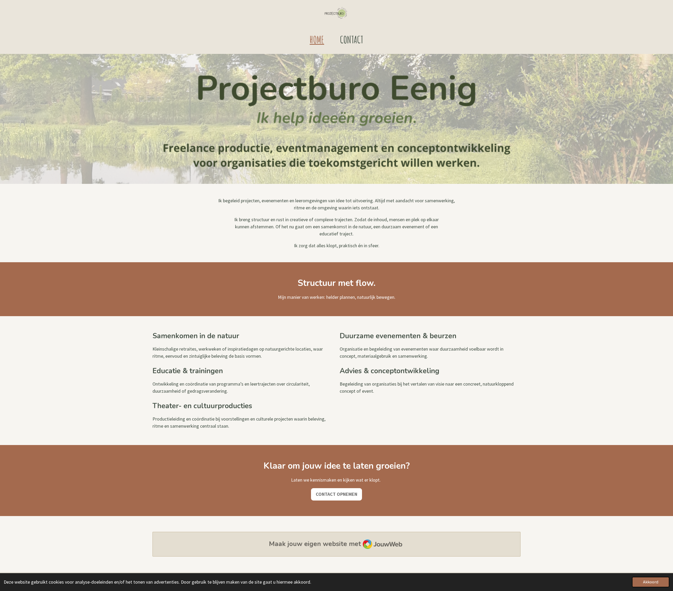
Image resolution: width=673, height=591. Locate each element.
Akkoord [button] (650, 581)
